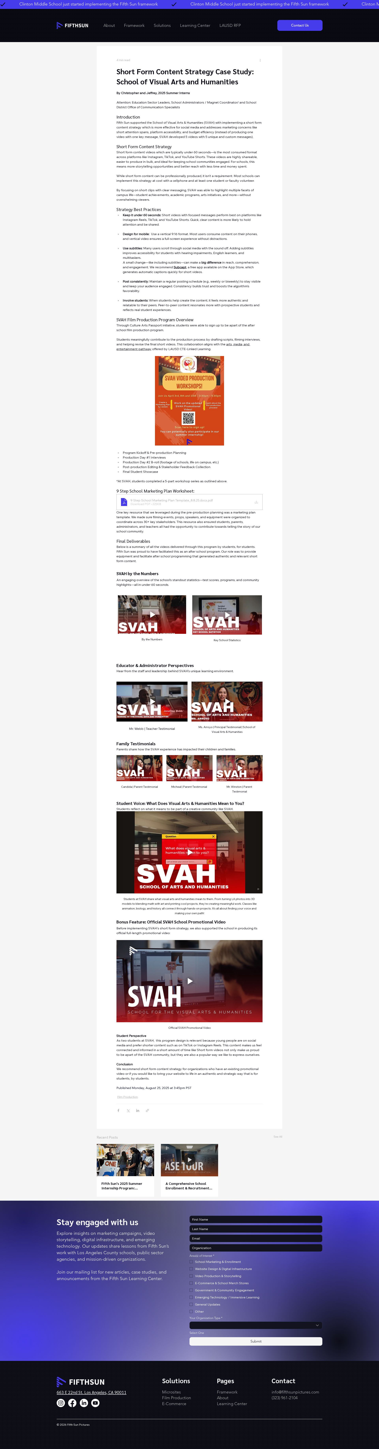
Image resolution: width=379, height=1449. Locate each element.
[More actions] (260, 60)
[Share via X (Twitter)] (128, 1110)
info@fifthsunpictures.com (295, 1392)
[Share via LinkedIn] (138, 1110)
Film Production (127, 1097)
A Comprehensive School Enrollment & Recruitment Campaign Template (187, 1185)
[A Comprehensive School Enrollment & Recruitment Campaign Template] (189, 1160)
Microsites (171, 1392)
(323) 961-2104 (285, 1397)
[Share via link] (147, 1110)
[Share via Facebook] (118, 1110)
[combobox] (256, 1325)
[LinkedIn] (84, 1403)
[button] (164, 25)
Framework (228, 1392)
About (222, 1397)
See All (278, 1136)
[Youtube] (95, 1403)
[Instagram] (61, 1403)
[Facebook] (72, 1403)
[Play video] (152, 614)
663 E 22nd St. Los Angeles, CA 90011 (91, 1392)
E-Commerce (174, 1403)
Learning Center (232, 1403)
